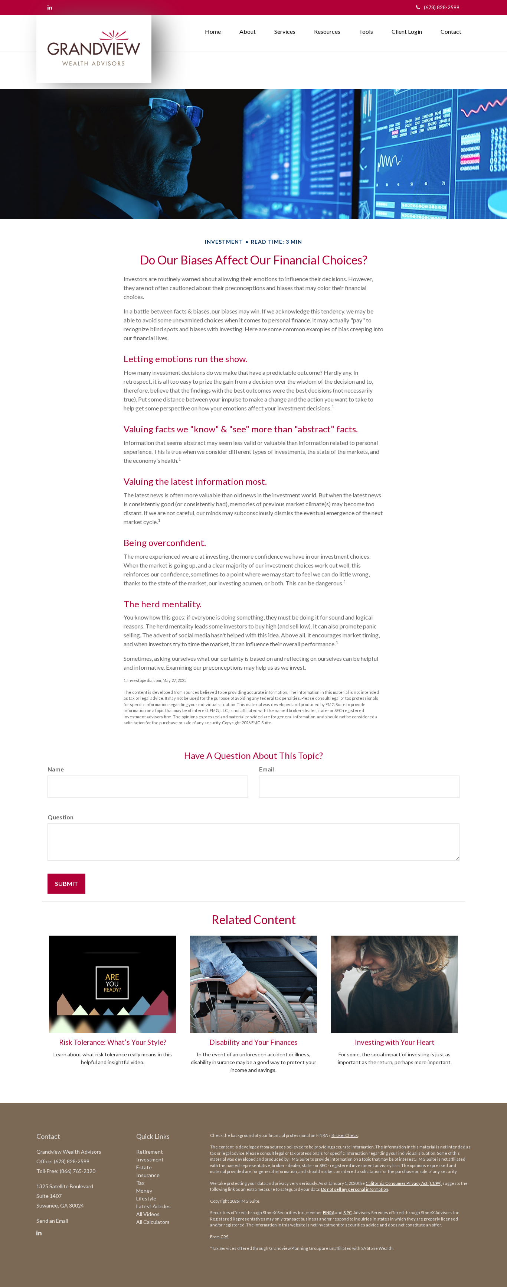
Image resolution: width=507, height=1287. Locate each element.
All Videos (148, 1214)
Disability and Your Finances (253, 1042)
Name (56, 769)
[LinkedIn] (50, 7)
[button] (247, 31)
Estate (144, 1167)
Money (144, 1190)
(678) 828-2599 (441, 7)
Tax (140, 1183)
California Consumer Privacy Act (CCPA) (404, 1183)
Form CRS (219, 1236)
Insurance (148, 1175)
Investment (150, 1159)
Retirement (149, 1151)
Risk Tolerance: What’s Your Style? (112, 1042)
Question (60, 816)
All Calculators (153, 1222)
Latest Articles (153, 1206)
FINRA (328, 1212)
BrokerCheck (344, 1135)
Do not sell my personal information (354, 1189)
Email (266, 769)
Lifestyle (146, 1198)
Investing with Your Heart (395, 1042)
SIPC (347, 1212)
